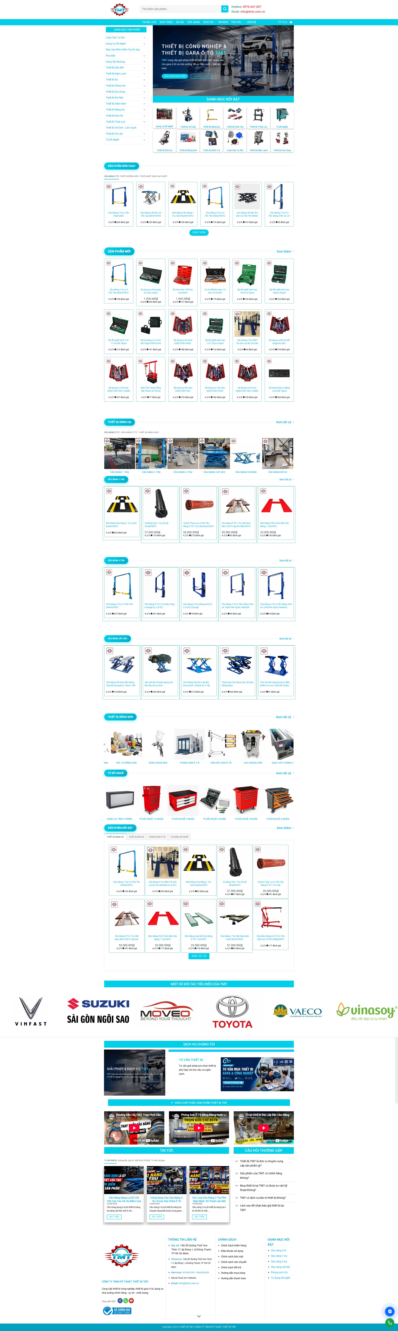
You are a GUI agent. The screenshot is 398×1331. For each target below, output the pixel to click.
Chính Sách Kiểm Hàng (233, 1245)
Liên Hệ (251, 22)
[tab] (111, 176)
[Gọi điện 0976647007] (389, 1322)
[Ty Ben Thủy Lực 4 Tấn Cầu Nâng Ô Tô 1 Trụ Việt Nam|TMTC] (271, 862)
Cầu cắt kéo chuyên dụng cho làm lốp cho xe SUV (159, 684)
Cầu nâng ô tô (278, 1250)
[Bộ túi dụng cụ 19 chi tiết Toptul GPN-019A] (151, 324)
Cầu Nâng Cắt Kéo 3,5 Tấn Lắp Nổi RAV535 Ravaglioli (150, 214)
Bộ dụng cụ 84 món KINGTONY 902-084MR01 (183, 390)
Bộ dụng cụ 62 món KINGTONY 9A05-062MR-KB (183, 342)
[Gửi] (224, 8)
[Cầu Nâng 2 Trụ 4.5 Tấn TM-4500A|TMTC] (215, 196)
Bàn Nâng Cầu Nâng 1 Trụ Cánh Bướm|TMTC (183, 214)
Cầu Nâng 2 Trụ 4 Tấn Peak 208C (118, 214)
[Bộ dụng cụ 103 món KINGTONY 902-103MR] (119, 371)
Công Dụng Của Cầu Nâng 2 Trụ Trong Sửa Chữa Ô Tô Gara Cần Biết (166, 1201)
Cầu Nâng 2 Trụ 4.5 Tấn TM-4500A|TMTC (215, 214)
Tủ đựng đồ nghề (280, 1277)
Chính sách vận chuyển (234, 1262)
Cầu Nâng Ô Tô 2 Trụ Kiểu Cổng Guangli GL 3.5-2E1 (160, 606)
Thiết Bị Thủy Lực (115, 121)
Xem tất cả (283, 422)
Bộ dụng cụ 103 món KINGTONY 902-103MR (118, 389)
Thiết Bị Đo (112, 79)
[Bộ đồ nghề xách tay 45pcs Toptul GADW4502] (279, 273)
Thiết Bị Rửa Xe (114, 115)
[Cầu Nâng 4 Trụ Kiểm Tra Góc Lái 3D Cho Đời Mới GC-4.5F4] (247, 324)
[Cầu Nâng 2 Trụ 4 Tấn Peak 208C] (119, 196)
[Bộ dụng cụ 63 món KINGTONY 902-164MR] (247, 371)
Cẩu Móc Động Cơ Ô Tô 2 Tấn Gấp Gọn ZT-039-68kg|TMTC (271, 938)
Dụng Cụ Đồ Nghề (115, 43)
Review (223, 22)
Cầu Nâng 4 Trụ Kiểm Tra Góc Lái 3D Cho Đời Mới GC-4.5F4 (247, 342)
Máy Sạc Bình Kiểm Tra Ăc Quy (123, 49)
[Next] (287, 202)
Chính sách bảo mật (232, 1256)
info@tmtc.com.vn (189, 1283)
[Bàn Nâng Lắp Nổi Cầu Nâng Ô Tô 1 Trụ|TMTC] (199, 917)
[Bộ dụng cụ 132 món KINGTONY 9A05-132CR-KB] (215, 371)
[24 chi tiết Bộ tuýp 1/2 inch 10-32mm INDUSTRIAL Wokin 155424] (215, 273)
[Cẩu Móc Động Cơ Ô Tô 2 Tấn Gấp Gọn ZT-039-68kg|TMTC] (271, 917)
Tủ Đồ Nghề (112, 139)
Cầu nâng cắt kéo (280, 1266)
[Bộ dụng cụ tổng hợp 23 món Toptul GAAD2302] (151, 273)
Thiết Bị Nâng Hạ (115, 109)
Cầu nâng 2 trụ (279, 1261)
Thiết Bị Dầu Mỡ (115, 67)
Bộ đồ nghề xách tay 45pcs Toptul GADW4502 (279, 291)
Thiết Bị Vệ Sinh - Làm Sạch (121, 127)
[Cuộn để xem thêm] (199, 1316)
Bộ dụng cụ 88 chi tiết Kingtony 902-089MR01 (279, 342)
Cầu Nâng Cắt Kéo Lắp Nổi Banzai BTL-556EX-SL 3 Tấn (196, 684)
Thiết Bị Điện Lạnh (116, 73)
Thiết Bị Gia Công (115, 91)
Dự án (180, 22)
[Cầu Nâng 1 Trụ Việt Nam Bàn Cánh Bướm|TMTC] (235, 917)
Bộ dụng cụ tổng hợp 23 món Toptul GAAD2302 (151, 291)
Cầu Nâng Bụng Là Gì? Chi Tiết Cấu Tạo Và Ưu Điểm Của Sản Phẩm (124, 1201)
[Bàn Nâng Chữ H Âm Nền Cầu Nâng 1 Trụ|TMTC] (163, 917)
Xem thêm (284, 251)
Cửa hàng (193, 22)
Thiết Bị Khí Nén (114, 97)
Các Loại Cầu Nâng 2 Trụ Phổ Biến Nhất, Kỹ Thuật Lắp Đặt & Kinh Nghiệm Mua (209, 1201)
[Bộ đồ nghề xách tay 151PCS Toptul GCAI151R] (247, 273)
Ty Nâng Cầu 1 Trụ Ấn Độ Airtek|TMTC (156, 525)
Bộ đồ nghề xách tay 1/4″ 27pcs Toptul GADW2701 (215, 342)
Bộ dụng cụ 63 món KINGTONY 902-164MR (247, 389)
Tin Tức (236, 22)
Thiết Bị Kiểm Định (116, 103)
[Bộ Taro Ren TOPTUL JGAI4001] (183, 273)
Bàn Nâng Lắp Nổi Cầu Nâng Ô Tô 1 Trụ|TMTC (199, 938)
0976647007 (189, 1272)
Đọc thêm (114, 1217)
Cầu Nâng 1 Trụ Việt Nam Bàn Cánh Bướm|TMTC (234, 938)
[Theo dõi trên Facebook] (120, 1300)
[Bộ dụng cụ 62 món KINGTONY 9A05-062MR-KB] (183, 324)
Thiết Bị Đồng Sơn (116, 85)
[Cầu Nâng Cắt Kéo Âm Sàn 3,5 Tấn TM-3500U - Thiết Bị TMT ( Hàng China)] (247, 196)
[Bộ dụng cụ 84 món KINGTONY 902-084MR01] (183, 371)
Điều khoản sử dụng (232, 1250)
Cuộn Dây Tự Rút (115, 37)
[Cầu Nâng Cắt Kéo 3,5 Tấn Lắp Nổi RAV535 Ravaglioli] (151, 196)
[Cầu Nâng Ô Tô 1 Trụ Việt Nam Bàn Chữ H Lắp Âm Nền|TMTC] (127, 917)
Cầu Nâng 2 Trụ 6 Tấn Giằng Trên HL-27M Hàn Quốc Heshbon (276, 606)
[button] (284, 22)
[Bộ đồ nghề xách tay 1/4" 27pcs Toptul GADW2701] (215, 324)
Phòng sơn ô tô (279, 1272)
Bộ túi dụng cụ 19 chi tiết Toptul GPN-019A (151, 342)
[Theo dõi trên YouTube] (131, 1300)
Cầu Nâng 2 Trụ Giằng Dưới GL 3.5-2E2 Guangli (198, 606)
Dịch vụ (208, 22)
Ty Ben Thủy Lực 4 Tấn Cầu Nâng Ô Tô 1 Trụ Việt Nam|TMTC (198, 525)
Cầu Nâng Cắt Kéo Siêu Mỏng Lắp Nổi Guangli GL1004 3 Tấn (121, 684)
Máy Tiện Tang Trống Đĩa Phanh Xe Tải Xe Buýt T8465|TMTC (151, 390)
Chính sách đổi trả (231, 1267)
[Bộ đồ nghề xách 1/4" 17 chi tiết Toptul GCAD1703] (119, 324)
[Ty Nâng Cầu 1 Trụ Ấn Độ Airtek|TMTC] (235, 862)
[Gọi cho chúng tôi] (125, 1300)
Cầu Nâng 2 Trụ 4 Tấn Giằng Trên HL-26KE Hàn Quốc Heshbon (237, 606)
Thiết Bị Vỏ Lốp (114, 133)
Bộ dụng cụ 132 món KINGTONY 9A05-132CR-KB (215, 390)
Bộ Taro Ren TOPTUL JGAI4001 (183, 291)
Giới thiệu (166, 22)
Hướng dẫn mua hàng (233, 1272)
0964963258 (203, 1272)
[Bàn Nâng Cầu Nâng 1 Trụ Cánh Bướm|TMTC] (183, 196)
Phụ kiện (110, 55)
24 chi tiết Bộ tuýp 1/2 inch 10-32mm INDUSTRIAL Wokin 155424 (215, 291)
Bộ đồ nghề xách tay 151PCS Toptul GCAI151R (247, 291)
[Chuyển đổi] (144, 38)
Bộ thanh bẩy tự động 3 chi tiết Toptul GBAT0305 (279, 390)
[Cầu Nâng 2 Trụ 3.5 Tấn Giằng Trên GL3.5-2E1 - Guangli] (279, 196)
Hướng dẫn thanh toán (233, 1278)
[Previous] (110, 202)
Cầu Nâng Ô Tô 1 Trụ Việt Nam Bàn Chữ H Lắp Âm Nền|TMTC (236, 525)
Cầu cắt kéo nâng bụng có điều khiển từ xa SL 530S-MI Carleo (275, 684)
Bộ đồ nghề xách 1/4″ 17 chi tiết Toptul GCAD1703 (118, 342)
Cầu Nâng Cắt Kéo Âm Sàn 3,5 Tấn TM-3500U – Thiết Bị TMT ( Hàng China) (247, 214)
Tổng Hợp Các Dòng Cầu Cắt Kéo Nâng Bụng (237, 684)
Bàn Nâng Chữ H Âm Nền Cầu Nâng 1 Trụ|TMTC (274, 525)
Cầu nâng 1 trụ (279, 1255)
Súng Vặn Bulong (115, 61)
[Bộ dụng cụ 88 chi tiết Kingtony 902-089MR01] (279, 324)
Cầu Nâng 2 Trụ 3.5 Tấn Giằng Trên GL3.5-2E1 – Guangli (279, 214)
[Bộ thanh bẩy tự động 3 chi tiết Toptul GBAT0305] (279, 371)
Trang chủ (149, 22)
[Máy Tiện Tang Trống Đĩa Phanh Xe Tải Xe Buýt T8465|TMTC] (151, 371)
